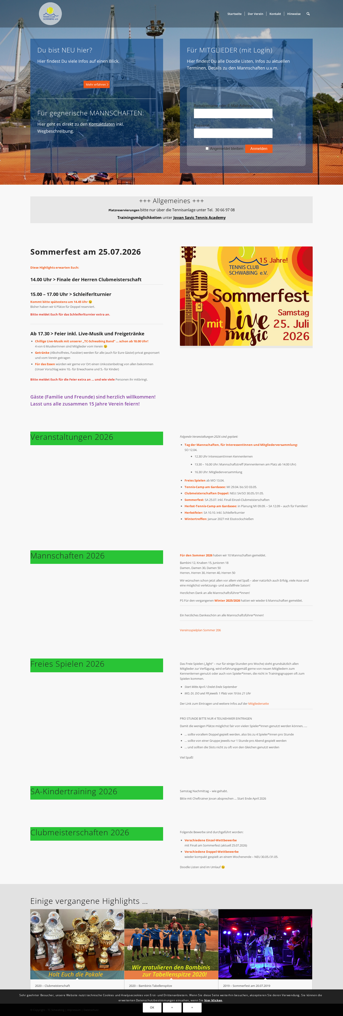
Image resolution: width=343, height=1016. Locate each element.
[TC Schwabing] (49, 14)
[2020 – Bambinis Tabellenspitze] (171, 944)
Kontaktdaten (102, 124)
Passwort (201, 126)
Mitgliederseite (258, 703)
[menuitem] (234, 14)
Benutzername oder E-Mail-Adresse (223, 106)
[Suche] (308, 14)
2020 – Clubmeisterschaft (52, 986)
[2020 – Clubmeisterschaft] (77, 944)
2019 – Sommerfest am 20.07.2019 (246, 986)
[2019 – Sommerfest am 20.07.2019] (265, 944)
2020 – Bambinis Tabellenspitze (150, 986)
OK (152, 1008)
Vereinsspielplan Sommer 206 (200, 630)
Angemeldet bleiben (226, 149)
